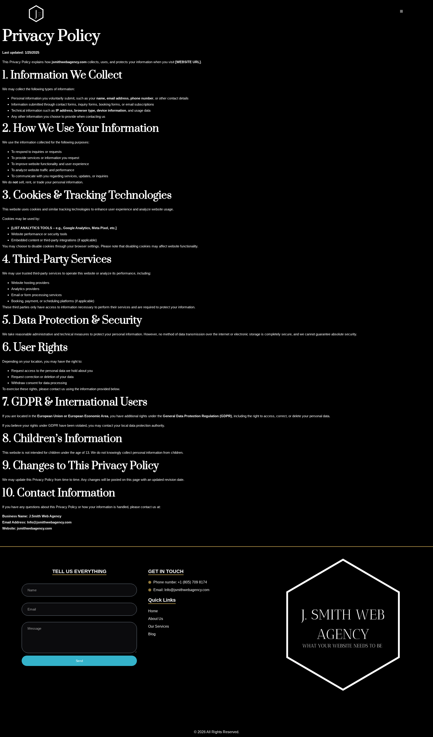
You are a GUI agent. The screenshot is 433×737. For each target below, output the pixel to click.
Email (25, 600)
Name (26, 581)
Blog (152, 634)
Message (28, 619)
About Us (155, 619)
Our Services (158, 626)
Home (153, 611)
